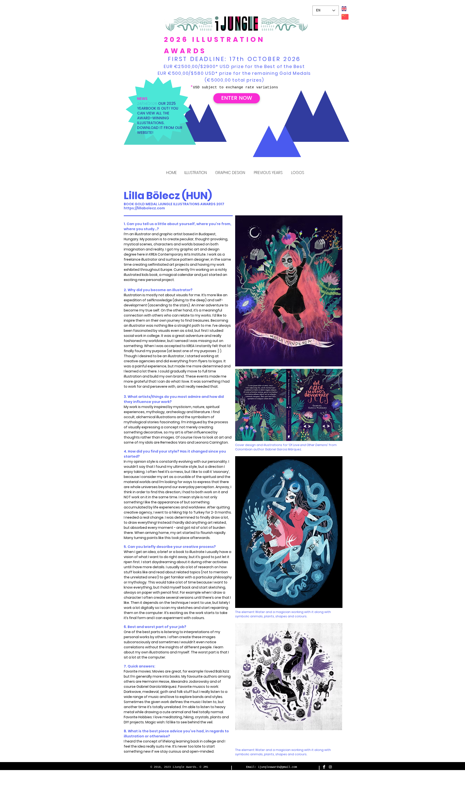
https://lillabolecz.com (144, 208)
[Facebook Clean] (324, 767)
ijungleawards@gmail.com (277, 767)
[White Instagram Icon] (330, 767)
